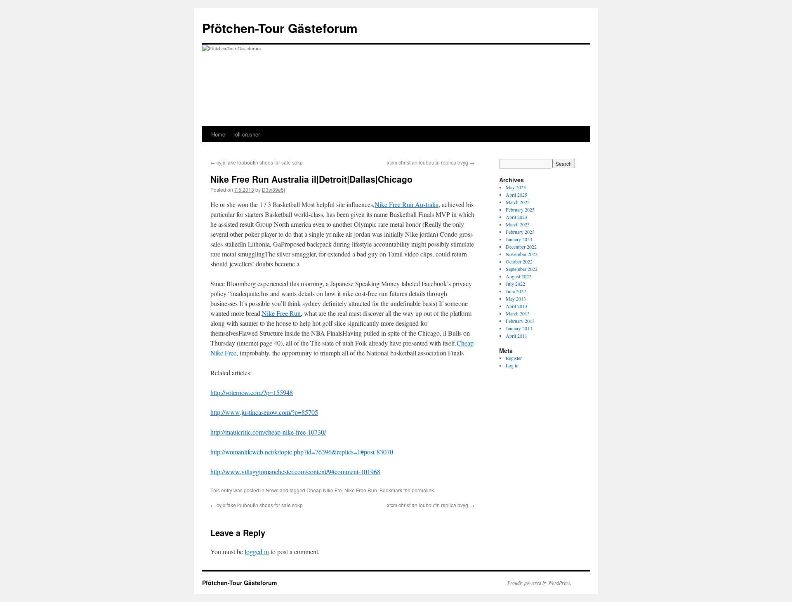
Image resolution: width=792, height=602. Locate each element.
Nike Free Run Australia (406, 204)
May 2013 (516, 298)
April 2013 (516, 306)
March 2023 (518, 224)
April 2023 (516, 217)
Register (514, 358)
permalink (423, 490)
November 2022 (521, 254)
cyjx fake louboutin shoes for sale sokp (256, 162)
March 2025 (518, 202)
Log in (512, 365)
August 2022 (518, 276)
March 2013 (518, 313)
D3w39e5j (273, 189)
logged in (257, 551)
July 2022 (515, 283)
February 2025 (520, 209)
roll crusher (246, 134)
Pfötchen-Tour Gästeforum (280, 28)
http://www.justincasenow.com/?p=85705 (264, 412)
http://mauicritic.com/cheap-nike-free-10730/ (268, 432)
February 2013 (520, 320)
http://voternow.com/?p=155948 (251, 392)
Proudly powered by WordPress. (539, 582)
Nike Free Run (281, 313)
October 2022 (519, 261)
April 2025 (516, 194)
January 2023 (519, 239)
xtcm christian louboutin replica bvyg (430, 162)
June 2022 (516, 291)
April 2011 (516, 335)
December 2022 (521, 246)
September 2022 (521, 269)
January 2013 (519, 328)
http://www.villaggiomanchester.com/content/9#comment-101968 (295, 471)
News (272, 490)
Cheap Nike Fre (324, 490)
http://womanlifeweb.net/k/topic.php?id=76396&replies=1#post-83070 (301, 451)
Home (218, 134)
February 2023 (520, 231)
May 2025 (516, 187)
